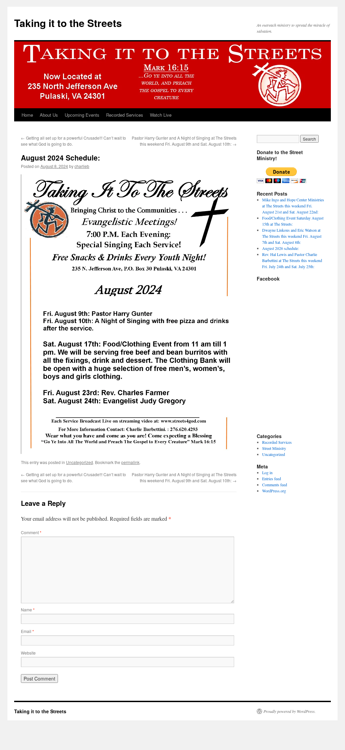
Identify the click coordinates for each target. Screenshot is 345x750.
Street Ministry (274, 448)
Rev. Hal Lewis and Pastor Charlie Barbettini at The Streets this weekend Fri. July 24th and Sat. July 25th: (292, 260)
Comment (31, 532)
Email (27, 631)
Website (28, 653)
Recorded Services (124, 115)
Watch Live (160, 115)
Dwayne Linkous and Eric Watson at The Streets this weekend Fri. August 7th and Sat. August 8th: (291, 236)
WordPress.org (274, 490)
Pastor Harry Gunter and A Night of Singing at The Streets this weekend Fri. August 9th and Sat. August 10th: (184, 141)
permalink (130, 462)
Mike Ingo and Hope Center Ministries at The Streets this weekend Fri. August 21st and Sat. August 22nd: (293, 205)
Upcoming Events (82, 115)
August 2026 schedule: (280, 248)
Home (27, 115)
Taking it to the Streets (68, 23)
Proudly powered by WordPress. (289, 711)
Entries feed (271, 478)
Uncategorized (79, 462)
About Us (49, 115)
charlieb (81, 166)
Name (28, 609)
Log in (267, 472)
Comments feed (274, 484)
